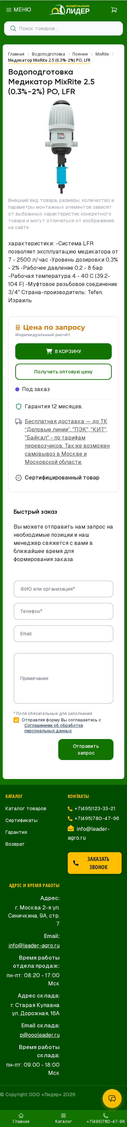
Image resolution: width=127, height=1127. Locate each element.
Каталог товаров (25, 808)
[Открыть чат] (112, 1098)
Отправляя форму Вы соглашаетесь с (61, 725)
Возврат (15, 844)
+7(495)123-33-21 (95, 808)
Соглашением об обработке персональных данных (53, 728)
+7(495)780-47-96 (97, 818)
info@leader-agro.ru (34, 945)
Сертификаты (21, 820)
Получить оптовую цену (63, 371)
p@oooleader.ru (40, 1035)
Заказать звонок (98, 863)
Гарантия (16, 832)
